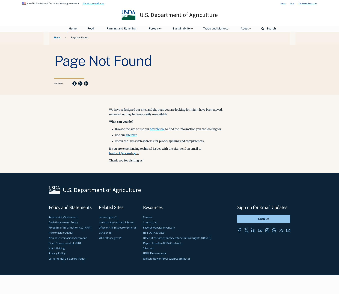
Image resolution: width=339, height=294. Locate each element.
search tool (157, 129)
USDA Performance (154, 253)
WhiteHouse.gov (108, 238)
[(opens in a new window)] (239, 230)
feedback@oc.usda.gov (124, 153)
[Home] (128, 18)
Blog (292, 3)
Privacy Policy (57, 253)
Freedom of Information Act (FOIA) (70, 227)
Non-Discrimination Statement (68, 238)
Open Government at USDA (65, 243)
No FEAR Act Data (153, 232)
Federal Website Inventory (159, 227)
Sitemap (148, 248)
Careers (147, 217)
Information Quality (61, 232)
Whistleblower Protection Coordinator (166, 258)
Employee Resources (308, 3)
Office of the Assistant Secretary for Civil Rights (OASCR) (177, 238)
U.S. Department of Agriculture (179, 15)
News (283, 3)
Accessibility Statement (63, 217)
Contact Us (149, 222)
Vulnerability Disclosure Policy (67, 258)
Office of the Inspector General (117, 227)
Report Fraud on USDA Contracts (162, 243)
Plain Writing (57, 248)
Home (57, 37)
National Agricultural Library (116, 222)
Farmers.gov (106, 217)
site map (131, 135)
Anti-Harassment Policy (63, 222)
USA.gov (103, 232)
